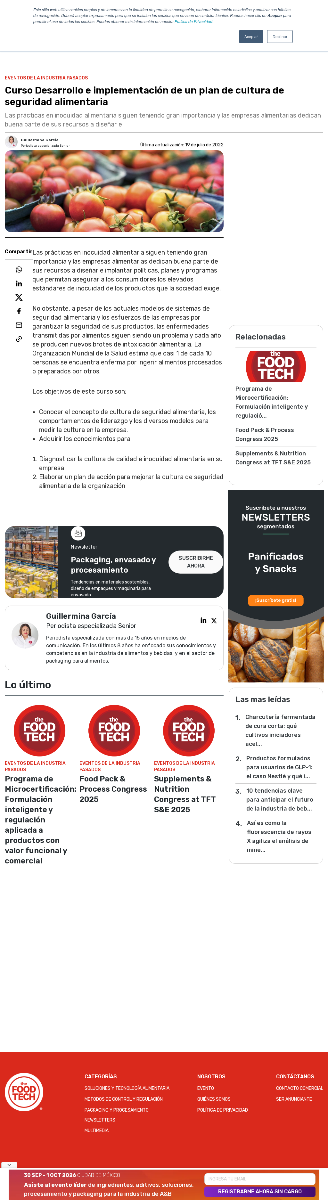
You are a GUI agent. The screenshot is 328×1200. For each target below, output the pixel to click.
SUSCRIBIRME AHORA (196, 562)
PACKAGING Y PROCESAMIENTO (117, 1110)
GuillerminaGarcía (40, 140)
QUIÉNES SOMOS (214, 1099)
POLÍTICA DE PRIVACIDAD (222, 1110)
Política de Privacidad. (194, 21)
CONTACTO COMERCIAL (299, 1088)
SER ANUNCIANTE (294, 1099)
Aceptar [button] (251, 36)
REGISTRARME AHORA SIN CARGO (260, 1191)
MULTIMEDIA (97, 1130)
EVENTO (205, 1088)
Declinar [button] (280, 36)
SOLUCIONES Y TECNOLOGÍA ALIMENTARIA (127, 1088)
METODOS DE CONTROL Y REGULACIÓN (124, 1099)
